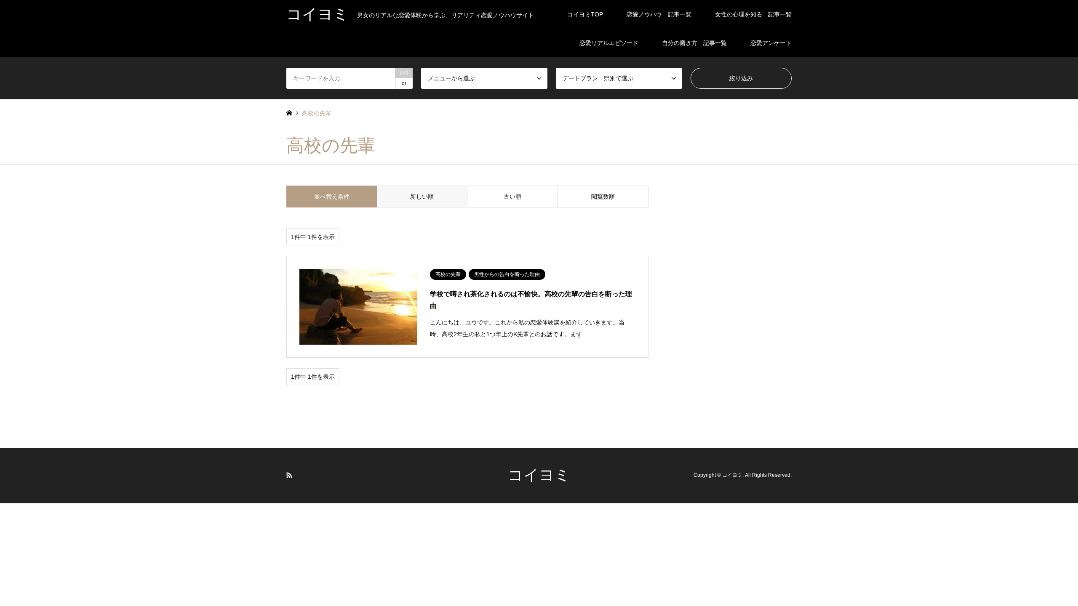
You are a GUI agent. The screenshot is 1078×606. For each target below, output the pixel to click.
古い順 (512, 196)
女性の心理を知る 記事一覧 (753, 14)
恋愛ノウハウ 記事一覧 (659, 14)
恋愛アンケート (771, 43)
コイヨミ (539, 475)
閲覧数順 (603, 196)
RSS (289, 475)
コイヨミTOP (585, 14)
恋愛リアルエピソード (608, 43)
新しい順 (422, 196)
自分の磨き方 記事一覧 (694, 43)
